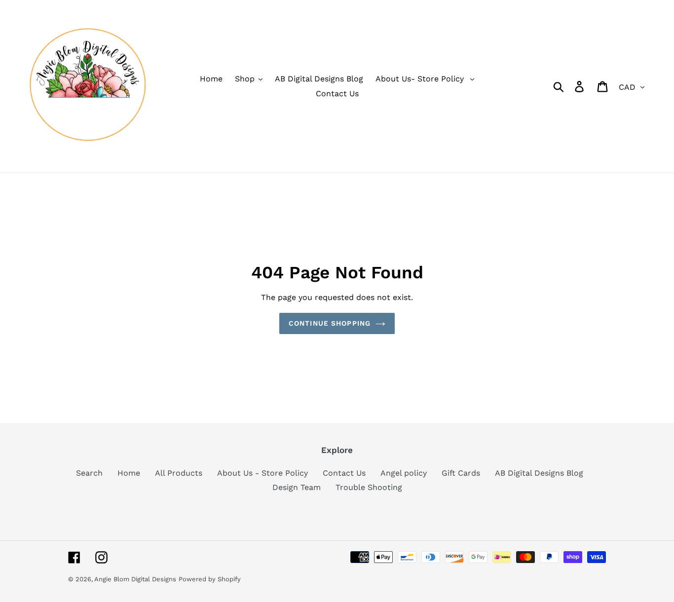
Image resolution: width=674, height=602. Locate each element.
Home (128, 473)
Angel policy (403, 473)
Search (89, 473)
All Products (178, 473)
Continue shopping (330, 323)
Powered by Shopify (210, 579)
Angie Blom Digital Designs (135, 579)
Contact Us (344, 473)
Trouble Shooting (369, 487)
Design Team (296, 487)
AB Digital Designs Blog (539, 473)
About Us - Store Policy (262, 473)
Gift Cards (461, 473)
